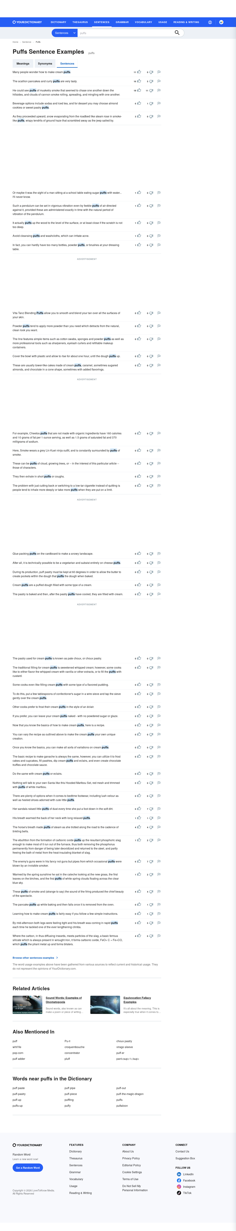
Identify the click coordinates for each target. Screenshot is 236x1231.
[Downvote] (151, 72)
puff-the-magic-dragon (130, 1094)
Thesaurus (75, 1158)
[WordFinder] (221, 22)
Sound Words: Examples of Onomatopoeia (64, 1000)
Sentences (61, 33)
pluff (67, 1059)
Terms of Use (130, 1179)
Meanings (23, 63)
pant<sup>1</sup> (127, 1059)
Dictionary (75, 1151)
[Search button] (179, 33)
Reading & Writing (80, 1193)
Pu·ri (67, 1041)
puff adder (19, 1059)
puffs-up (18, 1106)
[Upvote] (139, 72)
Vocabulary (76, 1179)
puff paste (19, 1088)
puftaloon (122, 1106)
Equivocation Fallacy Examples (137, 1000)
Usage (73, 1186)
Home (15, 41)
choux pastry (124, 1041)
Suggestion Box (185, 1158)
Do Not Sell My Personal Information (135, 1188)
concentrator (72, 1053)
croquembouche (74, 1047)
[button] (210, 22)
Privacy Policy (131, 1158)
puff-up (17, 1100)
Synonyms (45, 63)
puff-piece (71, 1094)
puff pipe (70, 1088)
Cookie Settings (132, 1172)
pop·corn (18, 1053)
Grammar (75, 1172)
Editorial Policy (131, 1165)
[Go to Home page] (27, 22)
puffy (68, 1106)
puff (15, 1041)
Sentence (26, 41)
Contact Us (182, 1151)
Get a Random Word (28, 1167)
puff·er (120, 1053)
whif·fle (17, 1047)
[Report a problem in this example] (159, 72)
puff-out (121, 1088)
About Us (128, 1151)
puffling (69, 1100)
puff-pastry (19, 1094)
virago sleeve (124, 1047)
